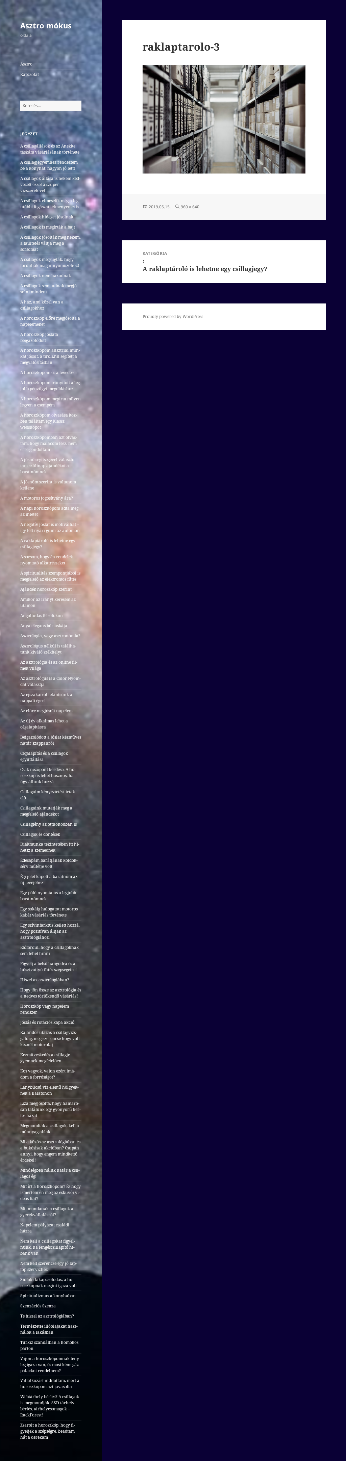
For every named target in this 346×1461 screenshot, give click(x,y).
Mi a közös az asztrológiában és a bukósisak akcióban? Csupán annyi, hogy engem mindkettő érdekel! (50, 1151)
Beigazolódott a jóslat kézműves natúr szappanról (50, 740)
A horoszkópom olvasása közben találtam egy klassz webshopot (48, 421)
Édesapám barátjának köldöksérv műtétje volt (49, 863)
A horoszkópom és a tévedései (48, 372)
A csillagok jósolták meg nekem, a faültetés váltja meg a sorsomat (50, 243)
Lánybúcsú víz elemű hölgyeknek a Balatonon (49, 1090)
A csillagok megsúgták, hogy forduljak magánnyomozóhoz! (49, 262)
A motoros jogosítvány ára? (46, 498)
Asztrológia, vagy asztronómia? (50, 636)
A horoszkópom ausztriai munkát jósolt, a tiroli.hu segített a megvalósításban (50, 356)
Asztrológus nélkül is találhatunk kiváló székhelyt (48, 649)
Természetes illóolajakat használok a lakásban (49, 1329)
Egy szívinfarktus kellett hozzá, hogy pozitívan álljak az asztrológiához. (50, 931)
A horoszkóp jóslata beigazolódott (39, 337)
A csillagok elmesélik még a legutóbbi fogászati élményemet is (50, 204)
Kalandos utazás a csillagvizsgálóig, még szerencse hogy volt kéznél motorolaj (50, 1038)
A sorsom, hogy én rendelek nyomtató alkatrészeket (46, 560)
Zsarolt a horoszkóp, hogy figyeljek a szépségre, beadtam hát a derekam (47, 1431)
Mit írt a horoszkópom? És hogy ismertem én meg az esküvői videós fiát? (50, 1192)
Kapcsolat (29, 74)
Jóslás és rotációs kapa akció (47, 1022)
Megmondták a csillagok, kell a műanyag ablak (49, 1129)
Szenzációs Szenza (38, 1306)
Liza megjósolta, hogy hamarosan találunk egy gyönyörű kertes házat (50, 1109)
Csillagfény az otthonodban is (48, 824)
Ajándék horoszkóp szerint (46, 589)
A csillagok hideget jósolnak (46, 217)
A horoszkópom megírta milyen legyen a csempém (50, 402)
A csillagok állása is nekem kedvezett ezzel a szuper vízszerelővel (50, 184)
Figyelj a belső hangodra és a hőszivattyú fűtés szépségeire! (48, 967)
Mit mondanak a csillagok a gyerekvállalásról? (46, 1212)
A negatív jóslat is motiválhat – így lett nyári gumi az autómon (50, 527)
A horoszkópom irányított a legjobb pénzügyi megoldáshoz (50, 386)
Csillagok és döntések (40, 834)
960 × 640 (190, 207)
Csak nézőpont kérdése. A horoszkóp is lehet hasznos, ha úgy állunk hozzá (48, 776)
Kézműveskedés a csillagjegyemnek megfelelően (45, 1058)
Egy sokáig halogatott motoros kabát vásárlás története (49, 912)
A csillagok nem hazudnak (45, 275)
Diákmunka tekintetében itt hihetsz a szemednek (49, 847)
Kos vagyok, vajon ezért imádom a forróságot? (47, 1074)
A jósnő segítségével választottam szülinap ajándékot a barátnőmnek (48, 466)
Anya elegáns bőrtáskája (43, 626)
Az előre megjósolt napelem (46, 711)
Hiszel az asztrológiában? (44, 980)
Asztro (26, 64)
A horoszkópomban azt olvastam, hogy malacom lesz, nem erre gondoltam (48, 443)
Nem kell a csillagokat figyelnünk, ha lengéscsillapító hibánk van (47, 1247)
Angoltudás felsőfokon (41, 615)
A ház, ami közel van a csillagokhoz (42, 305)
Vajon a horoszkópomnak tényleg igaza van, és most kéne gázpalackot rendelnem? (50, 1365)
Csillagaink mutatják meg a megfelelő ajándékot (46, 811)
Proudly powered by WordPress (173, 316)
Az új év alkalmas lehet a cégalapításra (44, 724)
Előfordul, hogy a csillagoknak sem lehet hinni (49, 950)
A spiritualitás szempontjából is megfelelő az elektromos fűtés (50, 576)
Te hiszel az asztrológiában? (47, 1316)
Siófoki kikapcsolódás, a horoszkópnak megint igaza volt (48, 1283)
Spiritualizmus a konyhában (48, 1296)
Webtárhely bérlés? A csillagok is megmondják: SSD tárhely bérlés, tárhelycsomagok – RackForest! (49, 1406)
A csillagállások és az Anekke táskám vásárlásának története (49, 149)
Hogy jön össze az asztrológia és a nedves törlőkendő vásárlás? (50, 993)
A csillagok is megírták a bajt (47, 227)
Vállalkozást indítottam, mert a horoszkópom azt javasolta (49, 1383)
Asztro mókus (46, 25)
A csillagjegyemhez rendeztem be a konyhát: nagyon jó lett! (49, 165)
